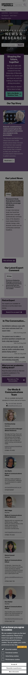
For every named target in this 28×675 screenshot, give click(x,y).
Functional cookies (11, 653)
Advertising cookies (12, 656)
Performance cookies (12, 659)
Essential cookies (11, 649)
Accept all (14, 664)
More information (14, 671)
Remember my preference (14, 668)
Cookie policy (21, 647)
